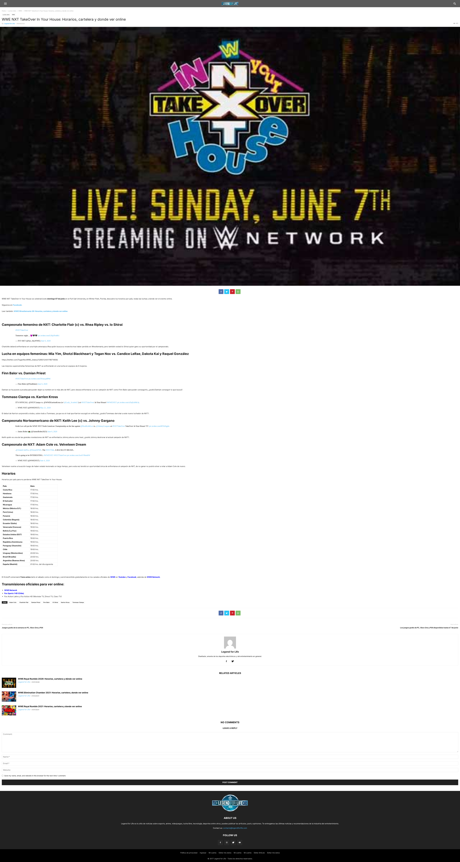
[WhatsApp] (238, 291)
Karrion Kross (65, 602)
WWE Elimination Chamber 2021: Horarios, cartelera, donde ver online (53, 692)
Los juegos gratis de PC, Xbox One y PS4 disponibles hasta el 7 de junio (429, 628)
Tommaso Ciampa (78, 602)
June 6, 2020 (46, 341)
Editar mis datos (225, 853)
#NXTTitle (50, 450)
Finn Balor (46, 602)
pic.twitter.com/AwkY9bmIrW (78, 455)
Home (4, 11)
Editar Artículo (259, 853)
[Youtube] (239, 842)
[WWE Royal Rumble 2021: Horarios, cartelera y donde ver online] (9, 710)
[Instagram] (226, 842)
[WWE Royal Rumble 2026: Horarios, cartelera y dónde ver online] (9, 683)
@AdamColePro (22, 450)
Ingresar (203, 853)
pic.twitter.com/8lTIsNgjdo (159, 426)
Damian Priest (35, 602)
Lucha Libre (12, 11)
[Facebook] (221, 291)
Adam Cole (12, 602)
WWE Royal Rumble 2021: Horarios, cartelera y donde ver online (50, 706)
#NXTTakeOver (21, 330)
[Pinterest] (232, 291)
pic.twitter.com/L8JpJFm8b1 (48, 336)
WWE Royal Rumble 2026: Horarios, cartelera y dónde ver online (50, 679)
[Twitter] (226, 291)
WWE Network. (153, 577)
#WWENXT (112, 402)
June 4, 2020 (45, 461)
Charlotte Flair (23, 602)
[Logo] (230, 811)
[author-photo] (230, 648)
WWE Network (10, 590)
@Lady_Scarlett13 (71, 402)
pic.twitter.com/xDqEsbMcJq (128, 402)
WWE (20, 11)
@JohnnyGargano (103, 426)
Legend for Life (9, 23)
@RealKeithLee (87, 426)
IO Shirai (55, 602)
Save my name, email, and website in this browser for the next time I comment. (35, 776)
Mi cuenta (212, 853)
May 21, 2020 (45, 408)
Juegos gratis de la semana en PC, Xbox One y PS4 (22, 628)
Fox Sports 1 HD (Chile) (14, 593)
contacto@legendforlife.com (235, 828)
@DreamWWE (35, 450)
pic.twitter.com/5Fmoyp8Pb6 (39, 379)
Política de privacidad (188, 853)
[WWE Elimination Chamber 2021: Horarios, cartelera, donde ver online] (9, 696)
